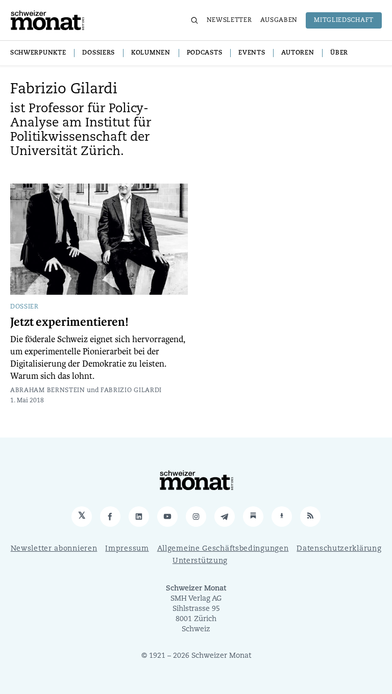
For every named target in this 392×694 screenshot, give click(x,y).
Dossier (24, 307)
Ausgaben (279, 20)
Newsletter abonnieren (54, 549)
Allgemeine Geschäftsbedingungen (223, 549)
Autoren (297, 53)
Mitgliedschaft (344, 20)
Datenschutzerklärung (339, 549)
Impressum (127, 549)
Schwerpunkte (38, 53)
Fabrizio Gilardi (131, 391)
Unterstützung (200, 561)
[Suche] (194, 20)
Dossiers (98, 53)
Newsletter (229, 20)
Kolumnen (150, 53)
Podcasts (205, 53)
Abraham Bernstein (47, 391)
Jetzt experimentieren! (69, 322)
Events (251, 53)
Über (339, 53)
